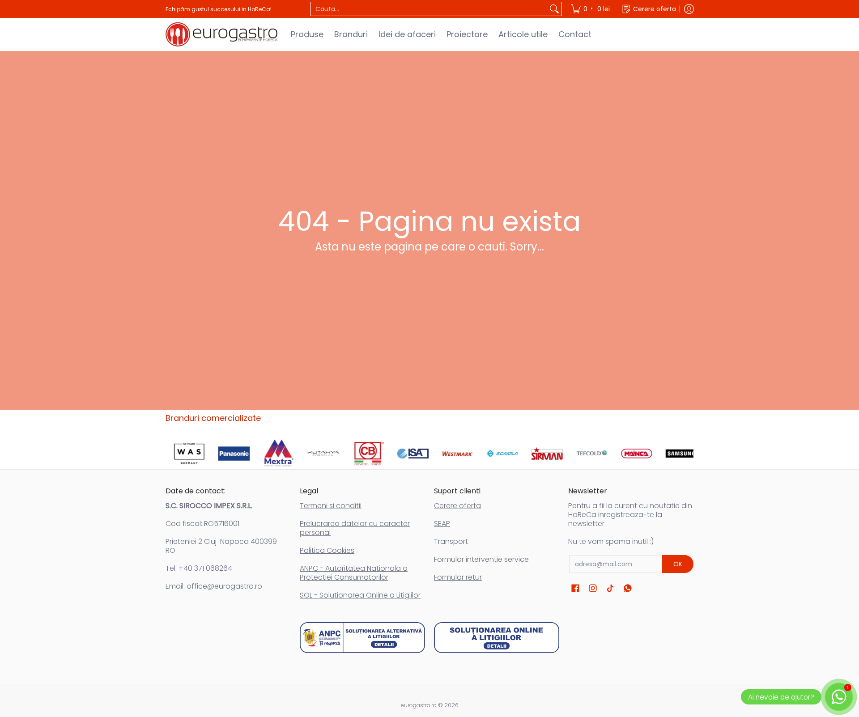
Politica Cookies (327, 550)
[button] (575, 588)
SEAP (442, 523)
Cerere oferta (457, 506)
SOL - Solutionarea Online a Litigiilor (360, 595)
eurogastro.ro (419, 705)
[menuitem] (591, 9)
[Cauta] (554, 9)
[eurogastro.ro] (221, 34)
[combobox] (429, 9)
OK (677, 564)
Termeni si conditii (330, 506)
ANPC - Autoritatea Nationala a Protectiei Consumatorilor (354, 572)
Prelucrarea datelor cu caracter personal (355, 528)
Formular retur (458, 577)
